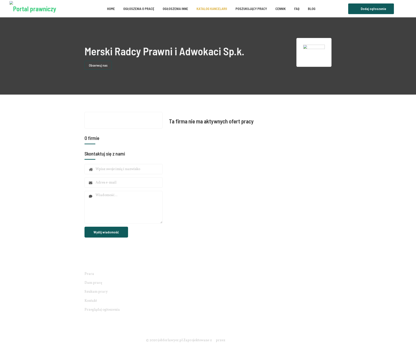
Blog (311, 9)
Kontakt (90, 301)
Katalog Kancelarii (212, 9)
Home (111, 9)
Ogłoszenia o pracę (138, 9)
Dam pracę (93, 282)
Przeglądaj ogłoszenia (102, 309)
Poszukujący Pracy (251, 9)
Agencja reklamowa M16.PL (248, 340)
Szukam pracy (96, 291)
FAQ (296, 9)
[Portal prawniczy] (33, 8)
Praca (89, 274)
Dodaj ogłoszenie (373, 9)
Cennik (280, 9)
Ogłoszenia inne (175, 9)
